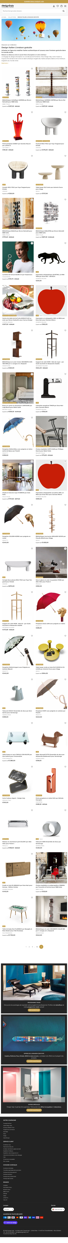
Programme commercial (9, 1129)
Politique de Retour (7, 1174)
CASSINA (5, 1185)
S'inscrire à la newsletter (9, 1159)
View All (5, 1200)
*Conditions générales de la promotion (12, 1170)
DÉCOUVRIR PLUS (34, 1010)
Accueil (4, 17)
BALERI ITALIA (6, 1189)
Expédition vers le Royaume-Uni (10, 1153)
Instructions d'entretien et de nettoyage (12, 1155)
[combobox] (34, 11)
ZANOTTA (5, 1197)
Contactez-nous (7, 1144)
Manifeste (5, 1131)
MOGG (4, 1195)
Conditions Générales (8, 1168)
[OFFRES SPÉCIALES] (34, 1084)
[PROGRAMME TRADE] (34, 982)
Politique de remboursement (10, 1172)
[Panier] (61, 6)
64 (37, 947)
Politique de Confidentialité (9, 1176)
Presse (4, 1135)
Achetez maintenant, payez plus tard (12, 1149)
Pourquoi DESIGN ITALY (8, 1127)
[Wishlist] (58, 6)
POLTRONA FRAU (7, 1187)
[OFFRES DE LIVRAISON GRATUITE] (34, 1033)
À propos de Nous (7, 1123)
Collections (12, 17)
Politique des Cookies (8, 1178)
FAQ (4, 1157)
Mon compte (6, 1161)
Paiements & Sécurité (8, 1146)
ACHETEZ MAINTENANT (34, 1061)
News (4, 1133)
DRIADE (5, 1193)
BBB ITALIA (6, 1191)
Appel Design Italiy (7, 1125)
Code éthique (6, 1138)
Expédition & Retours (8, 1151)
